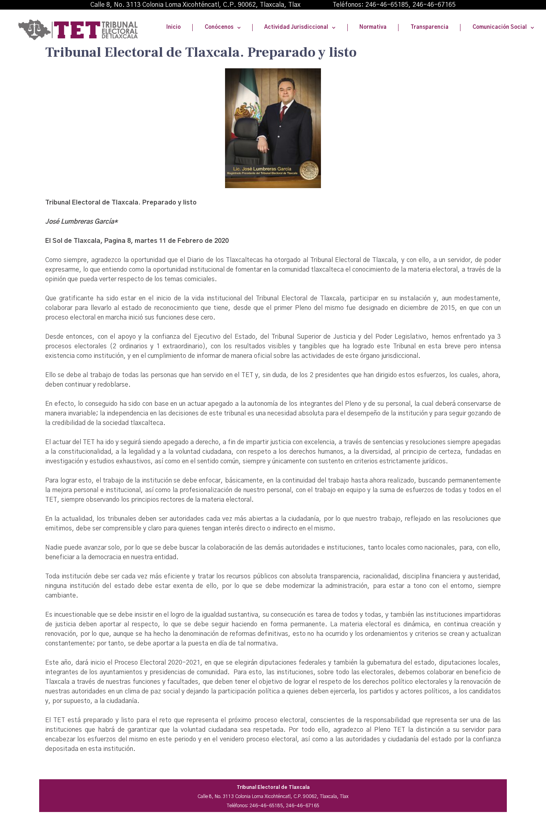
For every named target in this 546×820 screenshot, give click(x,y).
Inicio (173, 27)
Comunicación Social (499, 27)
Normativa (373, 27)
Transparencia (429, 27)
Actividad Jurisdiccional (296, 27)
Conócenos (219, 27)
